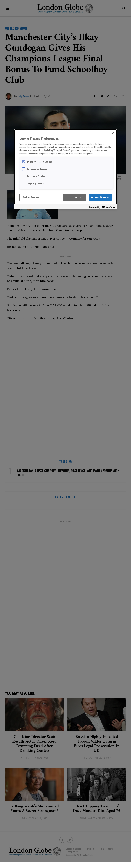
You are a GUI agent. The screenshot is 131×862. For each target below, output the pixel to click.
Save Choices (74, 197)
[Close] (112, 133)
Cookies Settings (31, 197)
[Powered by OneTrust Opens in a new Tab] (102, 207)
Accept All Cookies (100, 197)
